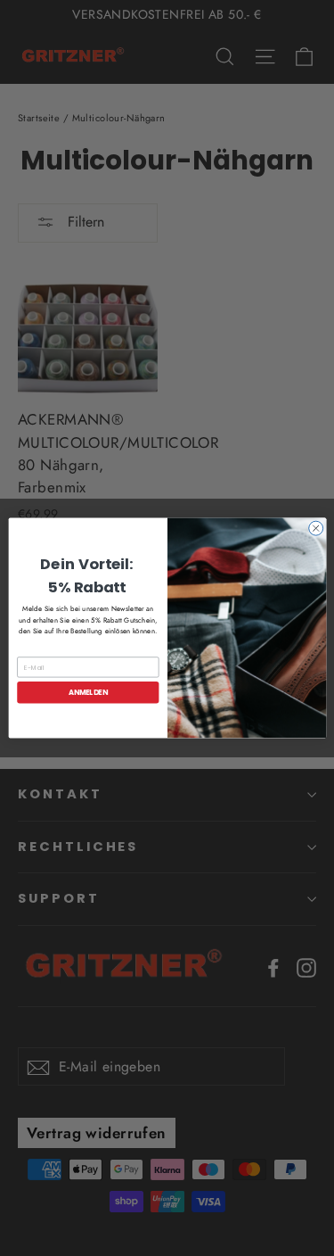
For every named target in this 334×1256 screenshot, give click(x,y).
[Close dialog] (315, 528)
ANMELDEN (87, 692)
